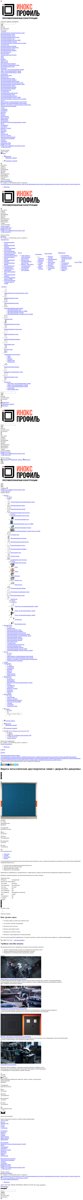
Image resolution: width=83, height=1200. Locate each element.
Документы (4, 1148)
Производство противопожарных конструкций (14, 1008)
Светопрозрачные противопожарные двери (13, 757)
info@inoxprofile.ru (7, 181)
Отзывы (6, 855)
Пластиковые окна (58, 758)
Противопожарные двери (32, 757)
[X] (8, 765)
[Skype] (15, 765)
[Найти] (2, 25)
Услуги (9, 654)
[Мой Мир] (6, 765)
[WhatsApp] (13, 765)
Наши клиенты (5, 1138)
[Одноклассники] (4, 765)
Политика (3, 1151)
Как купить (7, 857)
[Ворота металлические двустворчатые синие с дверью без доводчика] (19, 818)
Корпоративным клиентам (8, 1158)
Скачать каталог (64, 184)
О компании (10, 666)
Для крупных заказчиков (7, 1160)
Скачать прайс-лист (74, 184)
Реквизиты (4, 1152)
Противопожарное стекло (30, 758)
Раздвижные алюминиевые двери (32, 760)
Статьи (3, 1126)
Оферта (3, 1154)
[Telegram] (17, 765)
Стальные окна (61, 757)
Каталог (9, 498)
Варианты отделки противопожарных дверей (13, 1144)
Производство (11, 628)
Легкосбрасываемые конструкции (34, 184)
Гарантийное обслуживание (8, 1064)
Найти (2, 1192)
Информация (10, 679)
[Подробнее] (1, 985)
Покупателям (11, 697)
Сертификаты (4, 1147)
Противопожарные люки (48, 760)
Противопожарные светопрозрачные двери (13, 184)
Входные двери (68, 758)
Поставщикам (4, 1142)
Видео (2, 1145)
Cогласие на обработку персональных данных (15, 1178)
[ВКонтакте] (2, 765)
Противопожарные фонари (15, 760)
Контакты (3, 236)
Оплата (6, 858)
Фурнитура (13, 602)
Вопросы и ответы (6, 1150)
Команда (3, 1133)
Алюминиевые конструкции (52, 184)
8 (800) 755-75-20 (5, 144)
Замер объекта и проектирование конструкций (14, 979)
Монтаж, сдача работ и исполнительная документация (16, 1036)
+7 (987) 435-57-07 (6, 147)
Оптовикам (4, 1163)
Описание (6, 854)
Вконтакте (7, 187)
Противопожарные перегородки (14, 758)
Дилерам (3, 1161)
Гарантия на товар (6, 1164)
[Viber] (11, 765)
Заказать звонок (11, 738)
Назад (10, 497)
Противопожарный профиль (45, 758)
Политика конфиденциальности (9, 1179)
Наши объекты (5, 1136)
